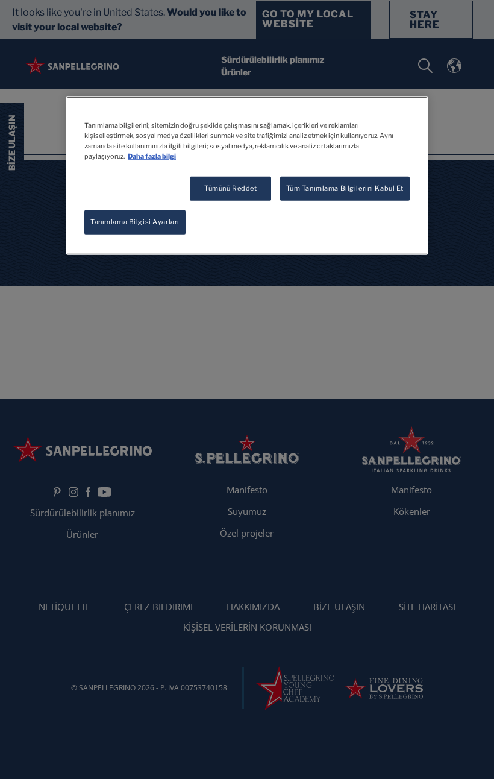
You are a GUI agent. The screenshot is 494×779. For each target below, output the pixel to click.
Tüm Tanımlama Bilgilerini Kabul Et (345, 188)
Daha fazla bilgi (152, 156)
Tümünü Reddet (230, 188)
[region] (247, 175)
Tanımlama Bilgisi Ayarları (135, 222)
